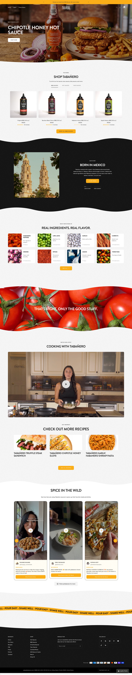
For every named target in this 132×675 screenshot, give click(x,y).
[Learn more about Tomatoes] (121, 252)
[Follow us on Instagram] (110, 641)
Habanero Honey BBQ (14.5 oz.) (80, 120)
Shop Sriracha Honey (30, 577)
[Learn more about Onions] (32, 252)
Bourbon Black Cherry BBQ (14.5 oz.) (52, 120)
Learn (14, 7)
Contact (10, 654)
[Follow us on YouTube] (118, 641)
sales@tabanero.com (28, 670)
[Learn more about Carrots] (121, 236)
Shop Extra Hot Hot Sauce (101, 577)
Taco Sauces (77, 85)
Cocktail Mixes (34, 649)
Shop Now (14, 40)
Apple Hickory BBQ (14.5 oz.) (108, 120)
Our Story (10, 642)
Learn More (92, 181)
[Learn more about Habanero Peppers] (32, 236)
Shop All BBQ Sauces (66, 131)
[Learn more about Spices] (62, 252)
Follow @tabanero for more (67, 584)
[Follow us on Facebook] (101, 641)
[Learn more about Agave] (91, 252)
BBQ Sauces (54, 85)
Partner (10, 652)
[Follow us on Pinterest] (114, 641)
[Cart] (123, 7)
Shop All (32, 657)
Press (9, 649)
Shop (9, 7)
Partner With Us (104, 670)
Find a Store (22, 7)
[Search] (116, 7)
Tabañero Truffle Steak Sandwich (28, 454)
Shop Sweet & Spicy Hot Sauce (66, 575)
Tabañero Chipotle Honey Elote (65, 454)
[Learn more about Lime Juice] (62, 236)
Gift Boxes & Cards (35, 652)
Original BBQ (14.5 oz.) (23, 120)
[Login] (120, 7)
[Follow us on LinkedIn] (105, 645)
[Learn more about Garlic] (91, 236)
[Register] (80, 646)
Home (9, 640)
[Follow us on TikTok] (101, 645)
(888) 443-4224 (39, 670)
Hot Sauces (65, 85)
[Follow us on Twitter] (105, 641)
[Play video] (66, 384)
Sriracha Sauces (34, 644)
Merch (32, 654)
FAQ (9, 647)
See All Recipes (66, 467)
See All (65, 268)
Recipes (10, 644)
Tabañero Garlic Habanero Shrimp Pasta (100, 454)
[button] (16, 541)
